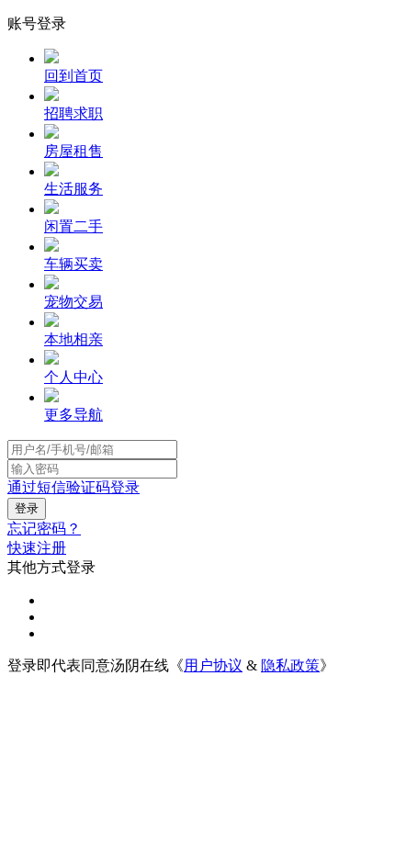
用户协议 (213, 665)
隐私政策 (290, 665)
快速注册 (36, 548)
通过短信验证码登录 (73, 487)
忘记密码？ (44, 528)
